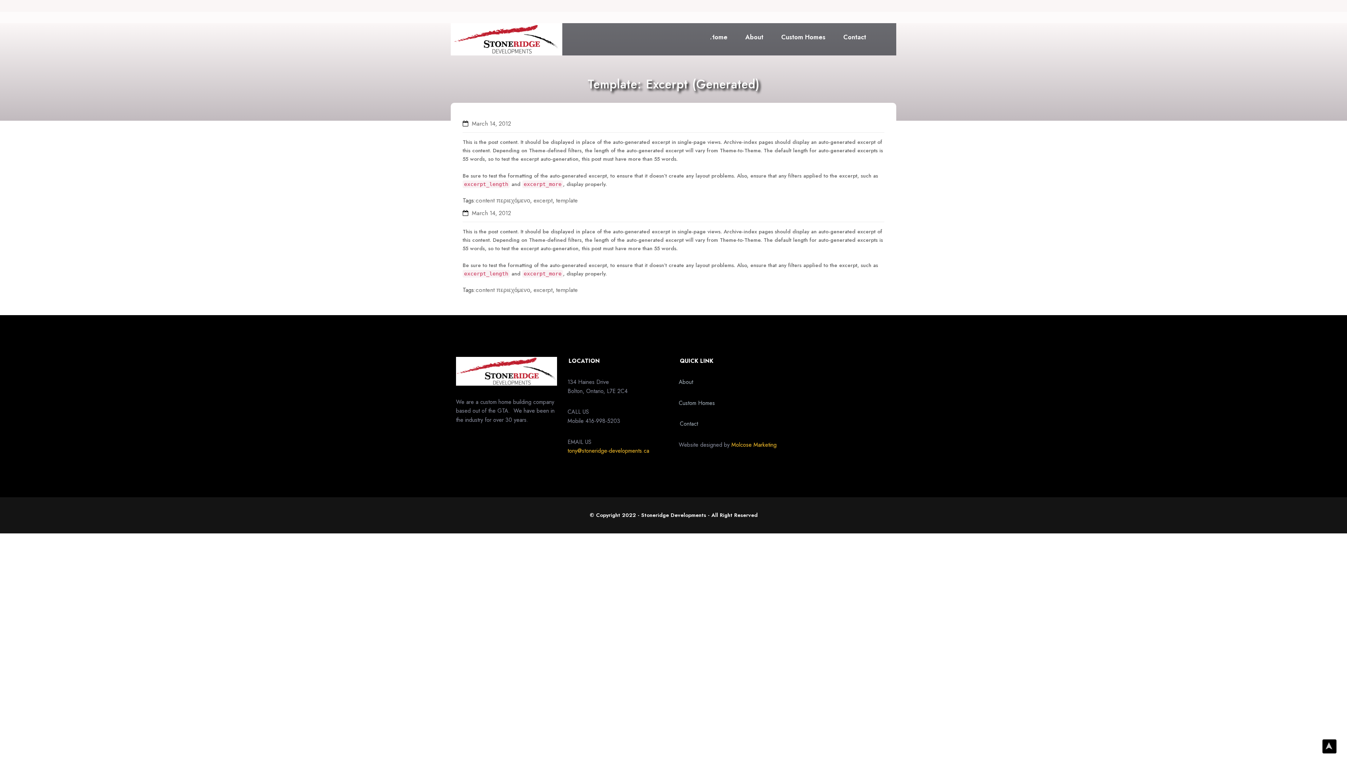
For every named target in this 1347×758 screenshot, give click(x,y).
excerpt (543, 200)
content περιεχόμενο (503, 200)
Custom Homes (803, 37)
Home (719, 37)
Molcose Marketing (754, 445)
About (754, 37)
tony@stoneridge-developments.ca (608, 451)
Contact (854, 37)
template (567, 200)
